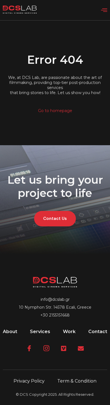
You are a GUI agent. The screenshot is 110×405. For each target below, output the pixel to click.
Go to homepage (55, 110)
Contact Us (55, 218)
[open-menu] (104, 10)
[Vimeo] (64, 348)
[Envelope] (81, 348)
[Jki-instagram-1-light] (46, 348)
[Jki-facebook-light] (29, 348)
